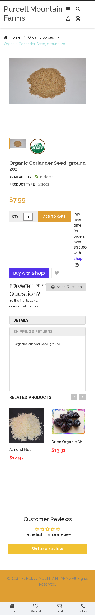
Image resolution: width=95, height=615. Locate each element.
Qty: (16, 216)
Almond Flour (21, 449)
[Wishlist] (56, 273)
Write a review (47, 548)
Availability (20, 177)
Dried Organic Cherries (71, 442)
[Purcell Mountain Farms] (47, 594)
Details (20, 320)
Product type (22, 184)
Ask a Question (68, 287)
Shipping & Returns (33, 331)
